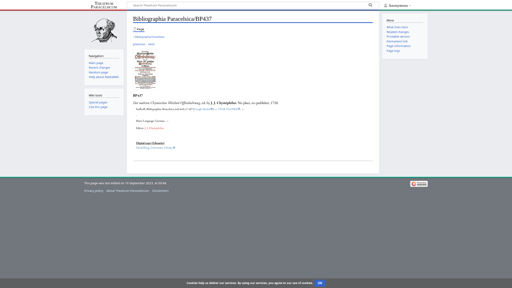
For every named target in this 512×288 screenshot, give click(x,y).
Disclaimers (160, 191)
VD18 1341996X (228, 109)
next (151, 44)
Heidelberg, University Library (154, 148)
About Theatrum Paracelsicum (127, 191)
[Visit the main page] (104, 29)
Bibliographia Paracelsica (149, 37)
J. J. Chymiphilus (154, 128)
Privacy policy (93, 191)
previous (139, 44)
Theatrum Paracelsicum (104, 5)
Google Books (202, 109)
